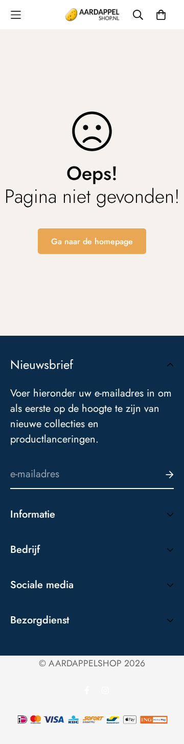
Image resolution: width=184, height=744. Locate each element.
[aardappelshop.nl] (92, 15)
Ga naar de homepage (92, 241)
